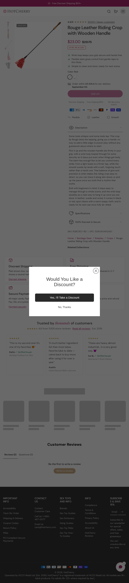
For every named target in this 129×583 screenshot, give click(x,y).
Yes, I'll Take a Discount (64, 297)
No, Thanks (64, 307)
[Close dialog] (96, 271)
